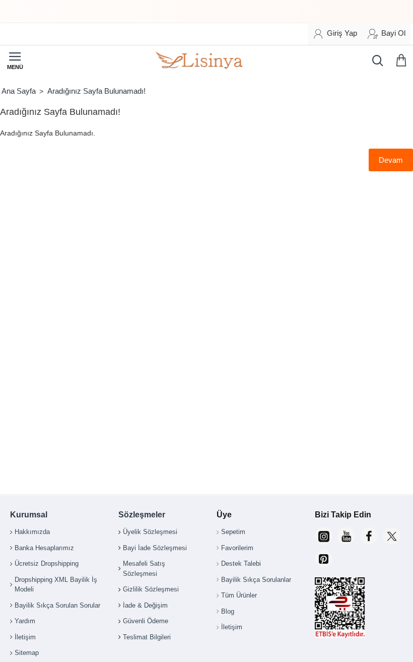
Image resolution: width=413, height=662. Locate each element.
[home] (18, 91)
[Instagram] (323, 536)
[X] (391, 536)
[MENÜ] (15, 60)
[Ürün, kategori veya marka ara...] (375, 60)
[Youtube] (346, 536)
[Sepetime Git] (403, 60)
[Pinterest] (323, 558)
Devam (391, 160)
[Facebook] (369, 536)
